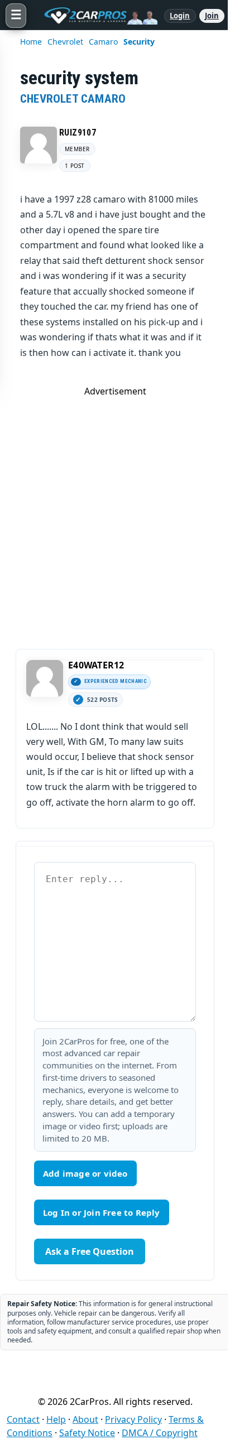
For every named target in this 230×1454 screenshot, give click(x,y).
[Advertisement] (115, 512)
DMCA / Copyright (160, 1433)
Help (56, 1419)
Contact (23, 1419)
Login (180, 16)
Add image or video (85, 1173)
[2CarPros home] (95, 16)
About (85, 1419)
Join (212, 16)
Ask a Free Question (89, 1251)
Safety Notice (87, 1433)
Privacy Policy (133, 1419)
